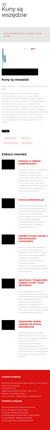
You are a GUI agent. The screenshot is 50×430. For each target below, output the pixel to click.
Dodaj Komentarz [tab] (10, 138)
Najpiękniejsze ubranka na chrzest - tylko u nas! (19, 391)
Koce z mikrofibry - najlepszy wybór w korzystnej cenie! (21, 396)
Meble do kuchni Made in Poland (14, 393)
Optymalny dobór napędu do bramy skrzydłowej (29, 324)
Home (5, 33)
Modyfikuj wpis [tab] (27, 143)
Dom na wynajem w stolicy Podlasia (15, 410)
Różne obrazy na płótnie (10, 386)
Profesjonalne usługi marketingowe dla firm (18, 420)
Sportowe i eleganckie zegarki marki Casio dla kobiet (32, 283)
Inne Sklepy (30, 33)
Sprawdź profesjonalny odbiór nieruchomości (19, 407)
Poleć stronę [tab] (25, 138)
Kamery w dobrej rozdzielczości (29, 162)
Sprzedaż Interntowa (16, 33)
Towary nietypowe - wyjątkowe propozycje (17, 418)
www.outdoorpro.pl (31, 199)
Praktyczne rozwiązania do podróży (15, 413)
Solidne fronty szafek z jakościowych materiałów (33, 238)
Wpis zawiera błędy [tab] (11, 143)
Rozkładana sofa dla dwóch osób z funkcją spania (20, 415)
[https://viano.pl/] (20, 62)
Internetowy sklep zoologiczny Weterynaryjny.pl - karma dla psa (24, 383)
